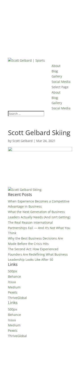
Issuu (12, 282)
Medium (14, 287)
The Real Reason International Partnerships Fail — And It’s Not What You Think (39, 227)
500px (12, 271)
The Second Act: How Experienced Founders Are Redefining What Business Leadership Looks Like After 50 (38, 254)
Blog (55, 71)
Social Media (61, 81)
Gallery (57, 76)
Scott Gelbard (22, 141)
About (56, 66)
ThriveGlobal (17, 298)
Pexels (12, 292)
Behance (14, 276)
